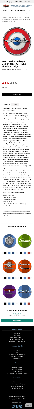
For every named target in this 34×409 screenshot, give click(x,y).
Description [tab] (6, 104)
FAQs (17, 352)
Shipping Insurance (17, 356)
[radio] (3, 78)
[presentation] (15, 253)
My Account (16, 382)
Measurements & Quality (17, 354)
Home (3, 17)
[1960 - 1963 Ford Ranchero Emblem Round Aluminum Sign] (9, 249)
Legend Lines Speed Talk (17, 337)
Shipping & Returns (17, 386)
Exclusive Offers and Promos (16, 384)
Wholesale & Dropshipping (17, 341)
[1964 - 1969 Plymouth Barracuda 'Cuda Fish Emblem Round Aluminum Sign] (24, 275)
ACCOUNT (14, 10)
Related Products (17, 226)
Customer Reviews (16, 367)
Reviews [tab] (15, 104)
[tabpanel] (17, 162)
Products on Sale (17, 371)
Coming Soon (17, 335)
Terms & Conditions (17, 388)
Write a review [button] (16, 320)
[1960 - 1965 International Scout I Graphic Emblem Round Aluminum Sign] (24, 249)
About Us (17, 333)
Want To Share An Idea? (17, 339)
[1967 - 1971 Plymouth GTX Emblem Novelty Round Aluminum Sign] (24, 300)
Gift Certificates (17, 369)
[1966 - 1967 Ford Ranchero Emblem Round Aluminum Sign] (9, 300)
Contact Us (17, 350)
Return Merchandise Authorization (17, 373)
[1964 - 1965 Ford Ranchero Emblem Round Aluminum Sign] (9, 275)
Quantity (4, 87)
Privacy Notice (17, 358)
